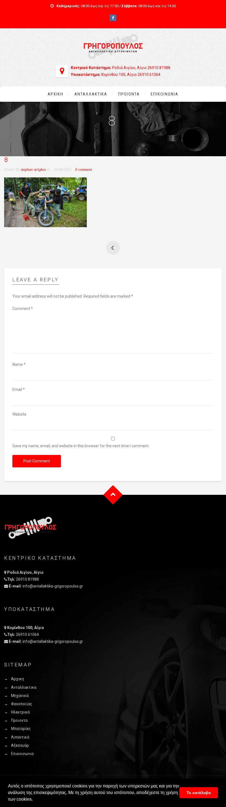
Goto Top (113, 495)
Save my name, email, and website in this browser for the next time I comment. (80, 446)
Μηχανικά (20, 695)
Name (19, 364)
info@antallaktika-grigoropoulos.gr (53, 586)
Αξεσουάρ (20, 745)
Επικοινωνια (164, 94)
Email (18, 389)
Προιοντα (129, 94)
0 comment (83, 170)
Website (19, 414)
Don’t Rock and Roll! (113, 248)
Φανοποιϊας (21, 704)
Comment (22, 308)
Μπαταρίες (21, 728)
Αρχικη (55, 94)
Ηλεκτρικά (20, 712)
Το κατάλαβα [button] (199, 792)
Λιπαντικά (20, 737)
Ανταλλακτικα (90, 94)
